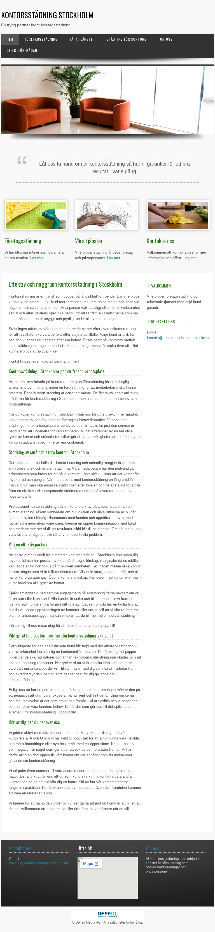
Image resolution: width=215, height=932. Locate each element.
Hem (10, 39)
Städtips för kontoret (127, 39)
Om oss (166, 39)
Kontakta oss (20, 848)
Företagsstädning (41, 39)
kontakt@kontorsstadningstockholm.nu (178, 338)
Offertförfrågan (22, 50)
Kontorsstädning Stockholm (47, 14)
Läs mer (36, 258)
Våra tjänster (82, 39)
